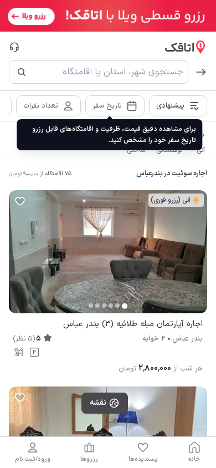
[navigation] (194, 452)
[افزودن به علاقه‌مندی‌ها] (20, 201)
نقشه (98, 403)
